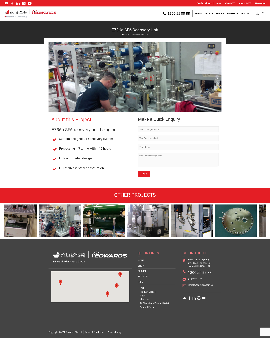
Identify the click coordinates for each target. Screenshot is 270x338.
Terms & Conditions (94, 332)
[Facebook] (12, 3)
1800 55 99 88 (178, 13)
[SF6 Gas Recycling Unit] (118, 224)
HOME (141, 260)
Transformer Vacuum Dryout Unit (157, 216)
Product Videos (204, 3)
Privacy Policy (114, 332)
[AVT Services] (30, 13)
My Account (260, 3)
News (218, 3)
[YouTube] (30, 3)
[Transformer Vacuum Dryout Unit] (161, 226)
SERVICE (142, 271)
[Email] (6, 3)
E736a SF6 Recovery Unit (25, 215)
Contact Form (147, 307)
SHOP (141, 265)
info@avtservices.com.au (200, 284)
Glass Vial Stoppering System (245, 216)
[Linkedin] (18, 3)
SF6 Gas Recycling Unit (113, 215)
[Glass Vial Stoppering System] (249, 226)
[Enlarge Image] (135, 77)
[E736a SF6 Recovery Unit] (30, 224)
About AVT (230, 3)
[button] (117, 286)
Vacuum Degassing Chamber (69, 215)
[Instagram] (24, 3)
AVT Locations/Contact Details (155, 303)
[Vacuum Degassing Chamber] (74, 224)
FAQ (142, 288)
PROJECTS (143, 276)
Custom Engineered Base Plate (201, 216)
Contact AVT (245, 3)
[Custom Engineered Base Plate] (205, 226)
